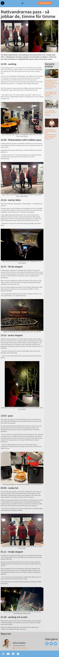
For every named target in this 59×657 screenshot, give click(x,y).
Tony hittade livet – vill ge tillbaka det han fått (51, 93)
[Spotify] (18, 653)
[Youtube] (8, 653)
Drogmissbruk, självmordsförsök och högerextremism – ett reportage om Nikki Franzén (51, 134)
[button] (22, 3)
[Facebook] (13, 653)
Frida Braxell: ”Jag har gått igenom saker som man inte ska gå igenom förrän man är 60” (51, 83)
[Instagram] (3, 653)
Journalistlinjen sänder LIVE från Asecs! (50, 112)
